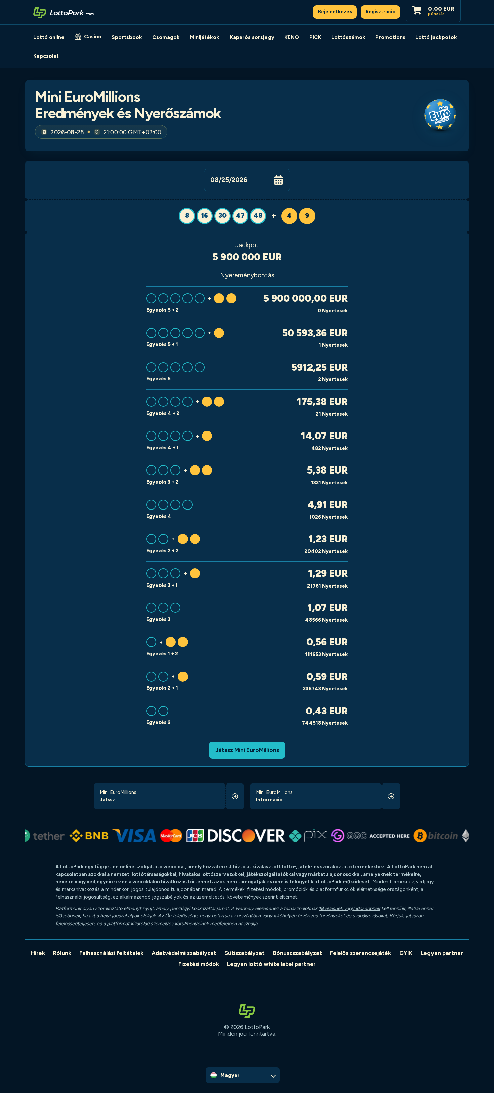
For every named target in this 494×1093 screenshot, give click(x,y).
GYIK (406, 953)
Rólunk (62, 953)
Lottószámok (348, 37)
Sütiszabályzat (244, 953)
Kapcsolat (46, 56)
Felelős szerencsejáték (360, 953)
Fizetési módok (198, 964)
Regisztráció (380, 12)
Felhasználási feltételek (111, 953)
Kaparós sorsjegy (252, 37)
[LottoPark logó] (63, 12)
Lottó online (49, 37)
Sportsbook (127, 37)
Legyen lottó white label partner (271, 964)
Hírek (38, 953)
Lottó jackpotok (436, 37)
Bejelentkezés (335, 12)
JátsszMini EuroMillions (247, 750)
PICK (315, 37)
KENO (291, 37)
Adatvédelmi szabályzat (184, 953)
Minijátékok (204, 37)
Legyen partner (442, 953)
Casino (92, 36)
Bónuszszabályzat (297, 953)
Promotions (390, 37)
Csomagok (166, 37)
